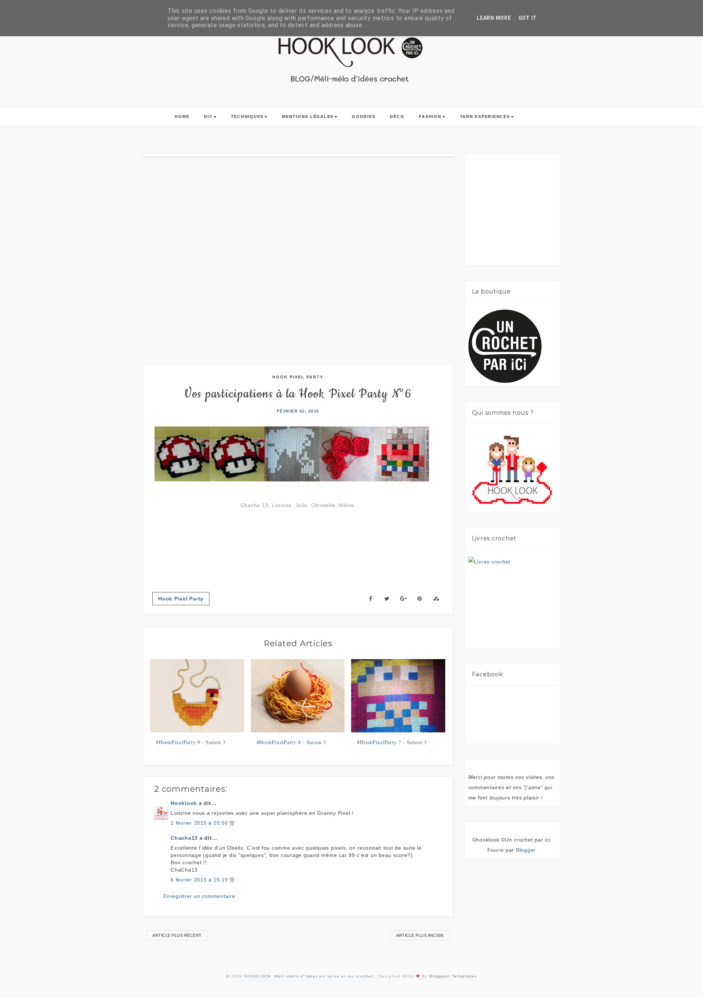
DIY (208, 116)
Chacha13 (184, 838)
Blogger (525, 850)
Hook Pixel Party (297, 377)
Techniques (247, 116)
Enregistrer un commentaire (199, 896)
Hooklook (184, 803)
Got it (527, 18)
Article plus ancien (420, 935)
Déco (397, 116)
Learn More (494, 18)
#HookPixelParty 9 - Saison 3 (191, 742)
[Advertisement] (523, 212)
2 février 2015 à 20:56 (200, 823)
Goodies (363, 116)
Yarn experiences (485, 116)
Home (182, 116)
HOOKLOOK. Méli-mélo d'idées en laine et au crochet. (309, 976)
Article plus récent (177, 935)
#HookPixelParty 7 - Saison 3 (392, 742)
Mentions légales (308, 116)
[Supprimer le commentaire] (232, 823)
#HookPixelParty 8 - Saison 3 (291, 742)
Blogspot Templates (453, 976)
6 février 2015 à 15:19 (200, 880)
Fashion (430, 116)
